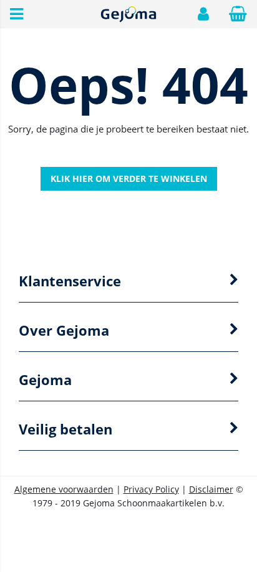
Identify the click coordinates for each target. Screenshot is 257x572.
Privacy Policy (151, 489)
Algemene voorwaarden (64, 489)
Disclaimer (211, 489)
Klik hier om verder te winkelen (129, 178)
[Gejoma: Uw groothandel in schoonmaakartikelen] (128, 20)
